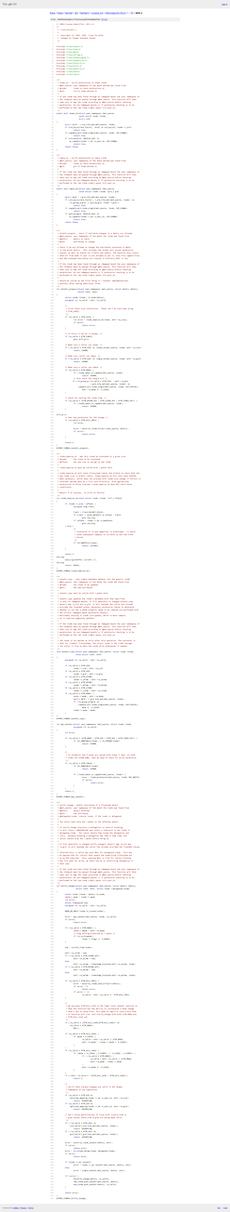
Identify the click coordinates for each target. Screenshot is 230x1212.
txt (218, 1208)
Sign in (224, 4)
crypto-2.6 (97, 12)
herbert (84, 12)
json (225, 1208)
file (104, 19)
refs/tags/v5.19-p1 (115, 12)
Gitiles (16, 1208)
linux (52, 12)
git (76, 12)
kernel (68, 12)
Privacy (23, 1208)
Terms (31, 1208)
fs (132, 12)
